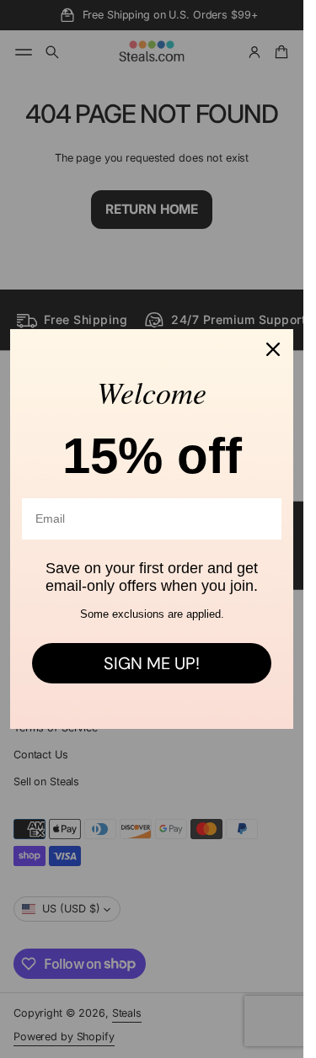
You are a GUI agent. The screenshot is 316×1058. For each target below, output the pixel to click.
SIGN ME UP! (152, 663)
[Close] (273, 349)
